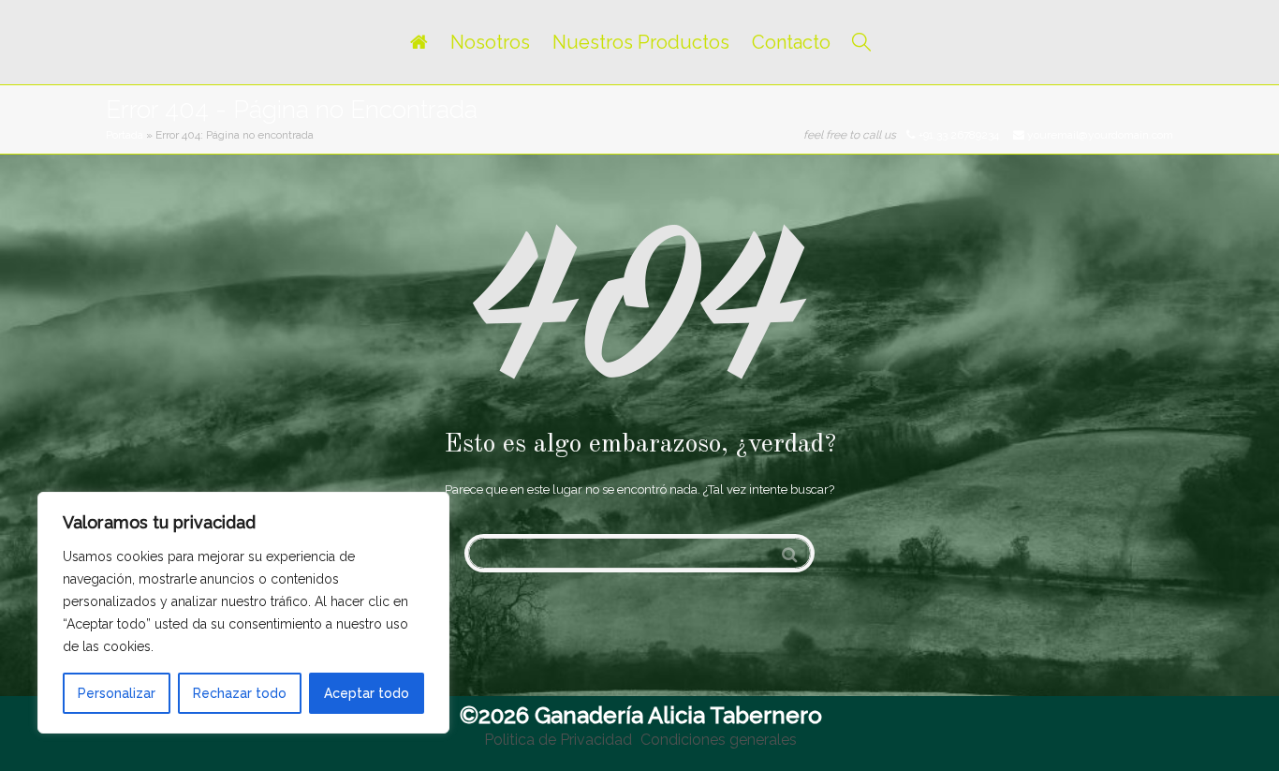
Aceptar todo (366, 693)
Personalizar (116, 693)
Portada (124, 134)
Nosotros (490, 42)
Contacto (791, 42)
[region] (243, 613)
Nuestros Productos (640, 42)
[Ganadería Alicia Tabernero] (418, 42)
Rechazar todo (240, 693)
